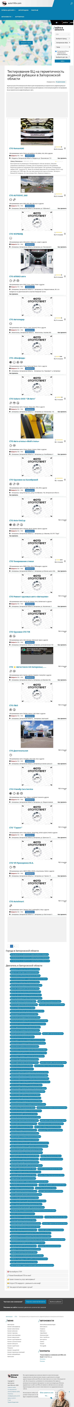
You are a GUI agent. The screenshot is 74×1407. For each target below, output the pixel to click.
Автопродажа (23, 10)
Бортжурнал (19, 17)
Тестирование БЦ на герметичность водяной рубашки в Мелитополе (29, 961)
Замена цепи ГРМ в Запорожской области (50, 1130)
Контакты (42, 1359)
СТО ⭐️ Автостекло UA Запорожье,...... (27, 667)
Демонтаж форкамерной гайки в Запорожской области (26, 998)
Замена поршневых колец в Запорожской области (49, 1066)
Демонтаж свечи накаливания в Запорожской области (25, 995)
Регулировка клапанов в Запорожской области (23, 1185)
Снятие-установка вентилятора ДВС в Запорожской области (27, 1207)
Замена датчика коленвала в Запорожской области (24, 1030)
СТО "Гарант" (15, 827)
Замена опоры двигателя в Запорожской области (24, 1059)
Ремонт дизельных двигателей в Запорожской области (25, 1194)
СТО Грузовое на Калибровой (23, 479)
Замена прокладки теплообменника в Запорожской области (27, 1091)
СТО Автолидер (16, 319)
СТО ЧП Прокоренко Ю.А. (21, 863)
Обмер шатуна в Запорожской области (51, 1159)
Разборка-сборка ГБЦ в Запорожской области (51, 1175)
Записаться (30, 156)
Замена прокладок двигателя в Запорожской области (25, 1098)
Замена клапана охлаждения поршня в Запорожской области (27, 1043)
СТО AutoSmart (16, 901)
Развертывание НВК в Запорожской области (22, 1178)
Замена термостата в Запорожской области (51, 1123)
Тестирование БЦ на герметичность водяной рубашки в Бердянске (29, 954)
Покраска (10, 1348)
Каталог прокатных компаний (15, 1352)
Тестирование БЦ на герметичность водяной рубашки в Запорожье (29, 957)
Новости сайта (12, 1387)
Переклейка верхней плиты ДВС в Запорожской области (26, 1165)
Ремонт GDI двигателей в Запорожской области (52, 1185)
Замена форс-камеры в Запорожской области (48, 1127)
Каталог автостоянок (13, 1329)
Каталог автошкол (12, 1343)
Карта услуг (10, 1356)
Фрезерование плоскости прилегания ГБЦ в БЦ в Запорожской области (30, 1236)
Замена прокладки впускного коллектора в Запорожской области (29, 1075)
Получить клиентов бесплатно (35, 1302)
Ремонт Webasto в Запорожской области (21, 1188)
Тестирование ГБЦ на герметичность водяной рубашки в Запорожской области (33, 1210)
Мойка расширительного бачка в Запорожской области (26, 1152)
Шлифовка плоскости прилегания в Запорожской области (26, 1255)
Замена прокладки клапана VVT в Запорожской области (26, 1085)
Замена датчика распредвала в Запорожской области (25, 1033)
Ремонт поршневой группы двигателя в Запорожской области (28, 1201)
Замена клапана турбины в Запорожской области (24, 1046)
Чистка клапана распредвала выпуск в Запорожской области (27, 1243)
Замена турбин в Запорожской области (21, 1127)
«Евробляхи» (43, 1333)
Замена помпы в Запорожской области (21, 1066)
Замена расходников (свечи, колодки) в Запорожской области (27, 1104)
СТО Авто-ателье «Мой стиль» (24, 441)
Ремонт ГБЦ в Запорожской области (45, 1188)
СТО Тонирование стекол (21, 561)
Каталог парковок (12, 1333)
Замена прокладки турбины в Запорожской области (25, 1094)
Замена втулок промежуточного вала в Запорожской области (27, 1024)
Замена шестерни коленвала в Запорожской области (25, 1136)
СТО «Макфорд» (17, 358)
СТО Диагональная (18, 750)
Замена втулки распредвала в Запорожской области (25, 1017)
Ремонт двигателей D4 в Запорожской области (23, 1191)
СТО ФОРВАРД (16, 234)
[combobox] (62, 38)
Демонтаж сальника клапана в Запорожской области (25, 992)
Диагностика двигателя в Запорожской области (23, 1004)
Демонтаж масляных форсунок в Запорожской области (26, 985)
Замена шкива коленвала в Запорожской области (24, 1140)
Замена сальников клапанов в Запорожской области (25, 1117)
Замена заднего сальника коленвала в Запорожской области (27, 1040)
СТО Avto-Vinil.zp (17, 520)
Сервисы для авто (8, 10)
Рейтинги (42, 1331)
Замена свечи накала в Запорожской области (53, 1120)
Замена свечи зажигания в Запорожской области (24, 1120)
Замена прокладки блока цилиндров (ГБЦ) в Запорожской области (29, 1072)
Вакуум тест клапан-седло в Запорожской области (24, 972)
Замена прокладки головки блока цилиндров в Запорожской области (30, 1082)
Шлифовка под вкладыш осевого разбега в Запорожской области (28, 1259)
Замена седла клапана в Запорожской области (23, 1123)
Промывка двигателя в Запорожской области (23, 1175)
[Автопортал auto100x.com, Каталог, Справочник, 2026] (4, 3)
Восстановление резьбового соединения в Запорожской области (28, 979)
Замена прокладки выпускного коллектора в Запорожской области (29, 1078)
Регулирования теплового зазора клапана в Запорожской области (29, 1181)
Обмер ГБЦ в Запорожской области (51, 1156)
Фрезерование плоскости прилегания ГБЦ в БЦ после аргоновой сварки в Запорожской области (37, 1239)
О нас (9, 1400)
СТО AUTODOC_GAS (18, 195)
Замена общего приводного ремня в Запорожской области (27, 1056)
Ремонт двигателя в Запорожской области (51, 1191)
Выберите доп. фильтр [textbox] (63, 57)
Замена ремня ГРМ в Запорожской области (22, 1107)
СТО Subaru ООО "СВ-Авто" (22, 398)
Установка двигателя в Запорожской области (23, 1220)
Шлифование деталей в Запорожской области (23, 1246)
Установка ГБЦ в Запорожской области (56, 1217)
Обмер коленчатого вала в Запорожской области (24, 1159)
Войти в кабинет (55, 1302)
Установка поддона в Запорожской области (55, 1223)
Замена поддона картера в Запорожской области (24, 1062)
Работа (34, 10)
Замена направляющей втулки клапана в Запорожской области (28, 1053)
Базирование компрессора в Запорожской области (24, 969)
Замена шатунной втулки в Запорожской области (24, 1133)
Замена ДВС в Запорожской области (53, 1033)
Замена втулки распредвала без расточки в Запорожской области (29, 1020)
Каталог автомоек (12, 1331)
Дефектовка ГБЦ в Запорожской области (49, 1001)
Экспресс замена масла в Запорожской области (23, 1262)
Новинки (42, 1329)
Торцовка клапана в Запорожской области (22, 1214)
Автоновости (6, 17)
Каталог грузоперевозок (14, 1339)
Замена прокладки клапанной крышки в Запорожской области (28, 1088)
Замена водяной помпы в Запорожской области (24, 1014)
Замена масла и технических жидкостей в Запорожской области (28, 1049)
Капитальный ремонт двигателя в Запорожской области (26, 1149)
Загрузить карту (26, 43)
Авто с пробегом (44, 1337)
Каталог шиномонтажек (14, 1341)
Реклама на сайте (10, 1307)
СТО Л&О (13, 705)
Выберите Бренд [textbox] (61, 38)
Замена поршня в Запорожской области (21, 1069)
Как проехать (62, 158)
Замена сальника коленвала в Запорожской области (52, 1107)
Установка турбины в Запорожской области (51, 1230)
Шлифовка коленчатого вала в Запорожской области (25, 1249)
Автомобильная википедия (47, 1324)
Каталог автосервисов (13, 1326)
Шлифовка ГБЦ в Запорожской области (49, 1246)
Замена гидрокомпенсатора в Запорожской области (25, 1027)
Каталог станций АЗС (13, 1350)
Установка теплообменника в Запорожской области (25, 1226)
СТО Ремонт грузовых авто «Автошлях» (28, 596)
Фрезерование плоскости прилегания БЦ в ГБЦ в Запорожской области (30, 1233)
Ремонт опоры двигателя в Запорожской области (24, 1198)
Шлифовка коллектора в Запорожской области (23, 1252)
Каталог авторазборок (13, 1354)
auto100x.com (14, 3)
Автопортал (9, 1316)
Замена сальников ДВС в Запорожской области (23, 1114)
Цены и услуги (12, 1398)
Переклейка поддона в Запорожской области (23, 1168)
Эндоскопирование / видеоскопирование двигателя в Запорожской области (31, 1265)
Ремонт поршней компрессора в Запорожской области (26, 1204)
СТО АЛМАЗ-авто (17, 276)
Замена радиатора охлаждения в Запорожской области (26, 1101)
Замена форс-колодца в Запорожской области (23, 1130)
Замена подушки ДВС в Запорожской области (53, 1062)
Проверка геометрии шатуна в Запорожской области (25, 1172)
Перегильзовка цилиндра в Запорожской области (24, 1162)
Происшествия (44, 1335)
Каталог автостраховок (13, 1335)
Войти (65, 22)
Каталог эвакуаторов (13, 1337)
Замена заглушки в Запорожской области (22, 1037)
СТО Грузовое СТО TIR (19, 632)
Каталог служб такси (13, 1346)
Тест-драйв (43, 1346)
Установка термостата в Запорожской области (23, 1230)
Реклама (42, 1361)
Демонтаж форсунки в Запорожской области (23, 1001)
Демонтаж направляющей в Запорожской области (24, 988)
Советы (42, 1341)
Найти (62, 61)
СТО (16, 1316)
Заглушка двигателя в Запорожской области (51, 1004)
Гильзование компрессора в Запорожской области (24, 982)
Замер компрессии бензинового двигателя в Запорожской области (29, 1143)
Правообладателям (13, 1402)
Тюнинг (42, 1343)
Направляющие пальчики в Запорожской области (24, 1156)
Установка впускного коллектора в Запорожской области (26, 1217)
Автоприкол (43, 1339)
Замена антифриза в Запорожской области (22, 1008)
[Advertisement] (37, 104)
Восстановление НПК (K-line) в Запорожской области (25, 975)
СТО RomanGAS (16, 148)
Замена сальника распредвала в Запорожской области (25, 1111)
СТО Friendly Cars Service (21, 789)
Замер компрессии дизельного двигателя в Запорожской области (29, 1146)
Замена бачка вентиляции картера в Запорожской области (27, 1011)
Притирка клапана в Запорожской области (50, 1168)
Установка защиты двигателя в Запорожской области (25, 1223)
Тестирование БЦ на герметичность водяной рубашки (62, 52)
